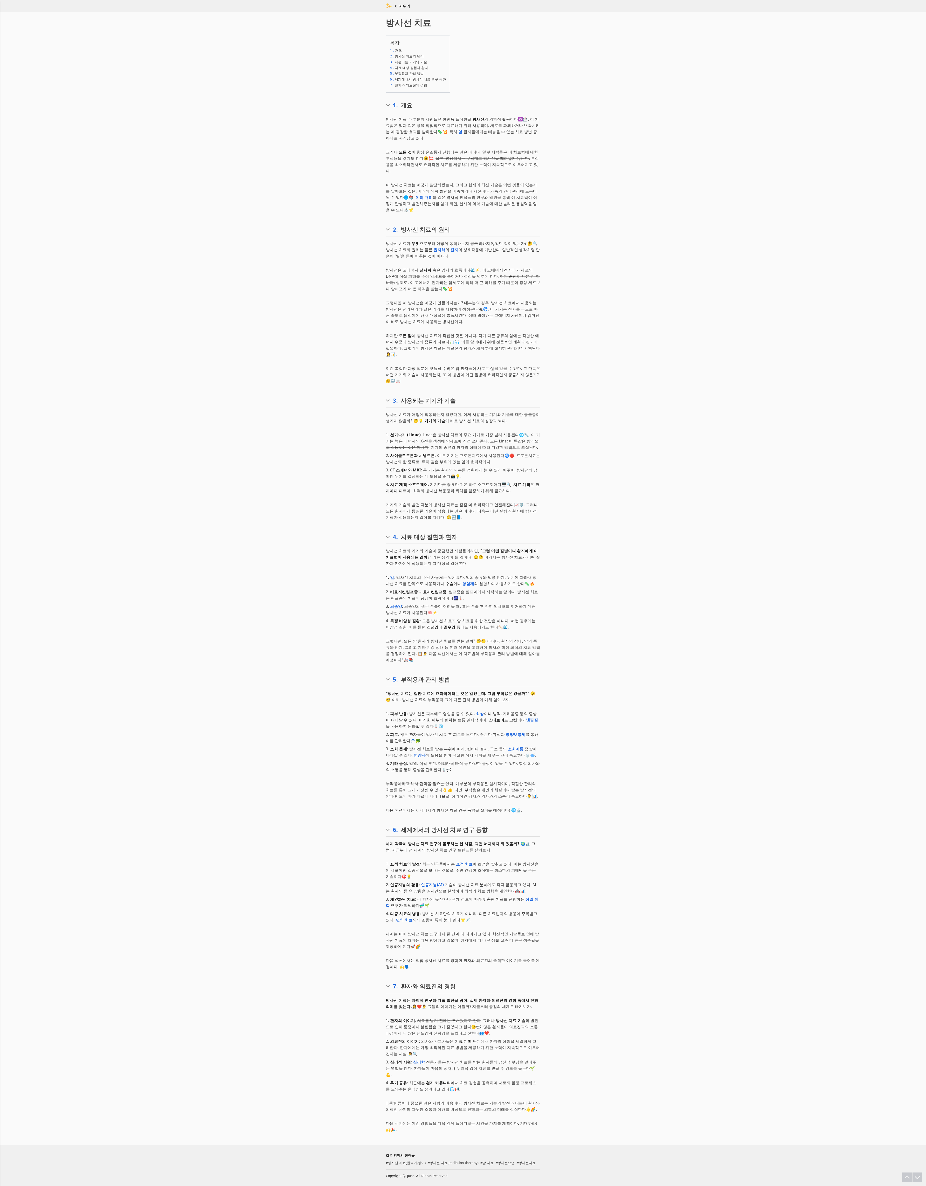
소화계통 (516, 749)
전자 (454, 249)
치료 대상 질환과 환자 (409, 67)
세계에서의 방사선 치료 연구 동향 (418, 79)
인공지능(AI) (432, 884)
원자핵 (439, 249)
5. (395, 679)
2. (395, 229)
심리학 (419, 1062)
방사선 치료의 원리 (407, 56)
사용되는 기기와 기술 (408, 62)
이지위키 (402, 6)
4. (395, 537)
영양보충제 (515, 734)
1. (395, 105)
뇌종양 (396, 606)
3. (395, 400)
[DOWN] (917, 1177)
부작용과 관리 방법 (407, 73)
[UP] (907, 1177)
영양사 (420, 755)
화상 (480, 713)
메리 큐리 (424, 197)
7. (395, 986)
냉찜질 (532, 720)
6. (395, 830)
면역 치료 (404, 920)
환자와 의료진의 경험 (408, 85)
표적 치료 (464, 864)
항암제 (468, 583)
